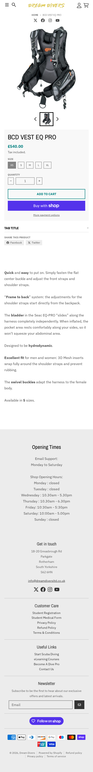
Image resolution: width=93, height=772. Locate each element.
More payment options (46, 215)
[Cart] (86, 5)
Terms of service (56, 756)
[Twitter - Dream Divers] (35, 20)
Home (35, 14)
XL (47, 165)
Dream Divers (27, 752)
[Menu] (7, 4)
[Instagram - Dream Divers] (50, 20)
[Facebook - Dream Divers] (43, 20)
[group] (46, 119)
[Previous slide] (36, 119)
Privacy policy (35, 756)
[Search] (13, 4)
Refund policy (74, 752)
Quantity (14, 174)
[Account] (79, 5)
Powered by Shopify (50, 752)
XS (11, 165)
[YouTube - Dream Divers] (57, 20)
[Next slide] (57, 119)
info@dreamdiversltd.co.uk (46, 581)
